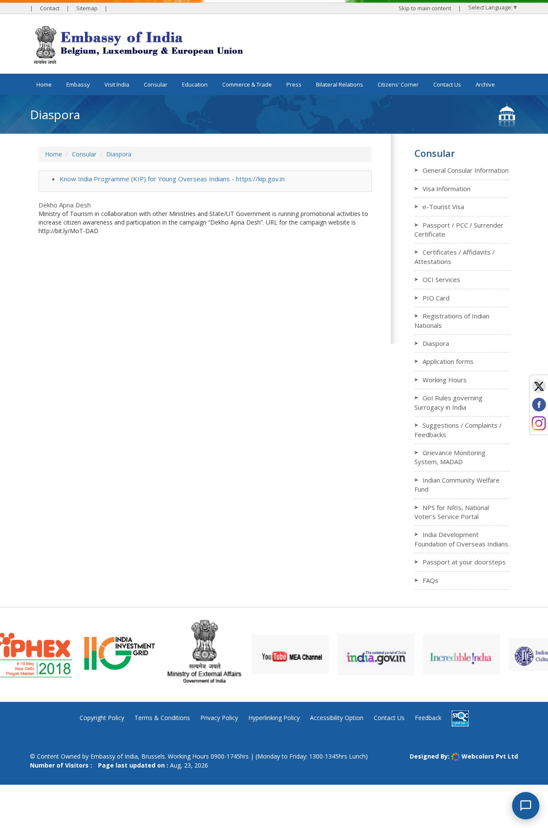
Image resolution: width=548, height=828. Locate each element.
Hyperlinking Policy (274, 718)
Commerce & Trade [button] (247, 84)
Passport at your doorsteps (464, 562)
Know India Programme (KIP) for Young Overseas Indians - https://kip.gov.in (172, 178)
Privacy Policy (219, 718)
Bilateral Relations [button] (339, 84)
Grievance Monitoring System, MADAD (449, 457)
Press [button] (293, 84)
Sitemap (87, 8)
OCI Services (441, 279)
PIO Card (436, 298)
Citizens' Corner (398, 84)
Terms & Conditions (162, 718)
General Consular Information (466, 170)
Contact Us (447, 84)
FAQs (430, 580)
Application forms (448, 361)
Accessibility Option (336, 718)
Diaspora (118, 154)
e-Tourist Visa (443, 206)
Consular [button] (155, 84)
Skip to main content (425, 8)
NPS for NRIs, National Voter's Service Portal (451, 512)
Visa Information (447, 188)
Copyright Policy (102, 718)
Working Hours (445, 379)
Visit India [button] (116, 84)
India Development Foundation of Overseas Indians (461, 539)
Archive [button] (485, 84)
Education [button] (195, 84)
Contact (50, 8)
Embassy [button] (78, 84)
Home (44, 84)
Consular (84, 154)
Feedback (428, 718)
